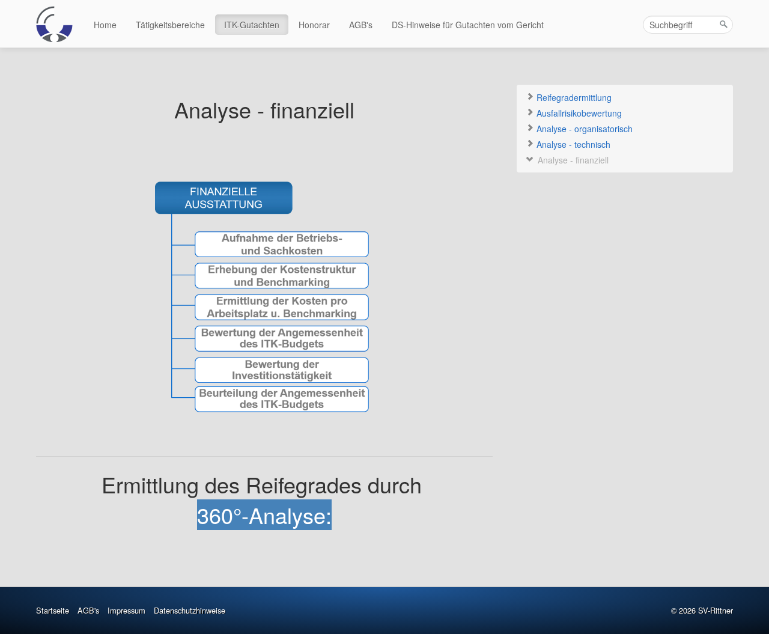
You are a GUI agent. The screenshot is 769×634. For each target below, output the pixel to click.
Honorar (314, 25)
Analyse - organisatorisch (583, 129)
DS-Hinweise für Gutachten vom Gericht (468, 25)
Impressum (126, 610)
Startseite (52, 610)
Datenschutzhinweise (189, 610)
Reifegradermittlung (573, 97)
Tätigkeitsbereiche (170, 25)
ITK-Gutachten (251, 25)
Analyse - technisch (572, 144)
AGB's (360, 25)
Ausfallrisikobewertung (578, 113)
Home (105, 25)
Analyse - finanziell (572, 160)
